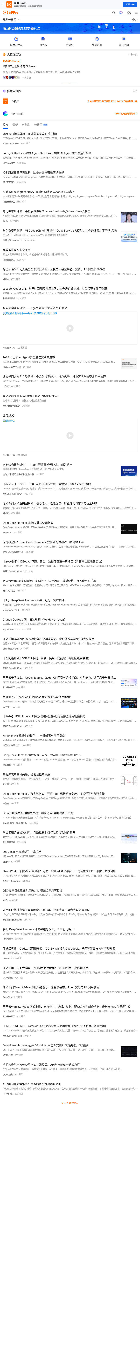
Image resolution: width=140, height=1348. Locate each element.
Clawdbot (7, 958)
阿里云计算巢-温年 (11, 745)
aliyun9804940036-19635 (15, 822)
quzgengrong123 (11, 609)
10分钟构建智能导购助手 (125, 113)
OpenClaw (8, 996)
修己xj (5, 220)
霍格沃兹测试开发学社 (13, 551)
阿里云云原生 (9, 162)
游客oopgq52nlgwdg (12, 919)
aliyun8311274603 (11, 629)
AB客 (5, 900)
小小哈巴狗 (8, 977)
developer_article (11, 143)
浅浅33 (6, 861)
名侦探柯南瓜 (9, 298)
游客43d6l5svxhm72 (12, 1035)
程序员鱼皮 (8, 938)
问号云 (6, 278)
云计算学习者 (9, 590)
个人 (134, 20)
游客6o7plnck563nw (12, 493)
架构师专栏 (8, 1055)
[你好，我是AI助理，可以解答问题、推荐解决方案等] (120, 12)
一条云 (6, 386)
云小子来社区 (9, 687)
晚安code (7, 764)
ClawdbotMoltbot (10, 648)
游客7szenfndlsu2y (11, 405)
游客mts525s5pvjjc (11, 880)
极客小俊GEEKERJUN (13, 240)
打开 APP (130, 4)
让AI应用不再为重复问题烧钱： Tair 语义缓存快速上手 (112, 101)
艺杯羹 (6, 784)
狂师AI (6, 706)
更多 (135, 91)
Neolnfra (7, 532)
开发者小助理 (9, 347)
